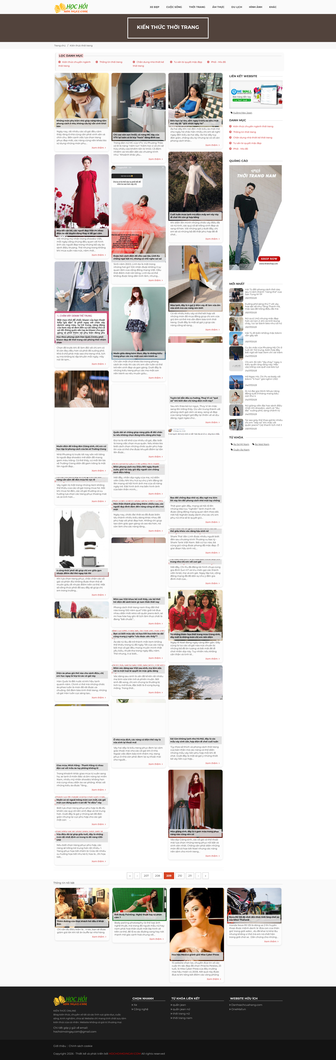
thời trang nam (182, 1018)
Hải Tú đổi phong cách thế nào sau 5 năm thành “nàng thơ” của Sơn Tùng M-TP (263, 292)
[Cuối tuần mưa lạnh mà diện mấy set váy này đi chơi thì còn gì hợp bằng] (195, 185)
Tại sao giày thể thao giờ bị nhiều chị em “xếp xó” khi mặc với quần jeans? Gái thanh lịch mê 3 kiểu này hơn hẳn (264, 424)
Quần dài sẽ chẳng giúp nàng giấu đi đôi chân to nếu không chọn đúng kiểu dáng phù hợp (137, 433)
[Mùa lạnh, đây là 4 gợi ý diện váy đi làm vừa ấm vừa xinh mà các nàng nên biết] (195, 277)
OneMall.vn (238, 1009)
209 (169, 875)
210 (180, 875)
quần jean (179, 1004)
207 (146, 875)
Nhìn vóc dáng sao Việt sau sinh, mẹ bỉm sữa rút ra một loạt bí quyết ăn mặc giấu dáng (137, 669)
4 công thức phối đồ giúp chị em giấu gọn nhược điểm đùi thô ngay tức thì (79, 572)
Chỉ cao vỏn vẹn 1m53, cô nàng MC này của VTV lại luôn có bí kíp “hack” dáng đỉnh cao (136, 136)
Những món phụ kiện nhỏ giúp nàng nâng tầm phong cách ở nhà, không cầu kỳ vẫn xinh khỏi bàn (82, 123)
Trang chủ (60, 45)
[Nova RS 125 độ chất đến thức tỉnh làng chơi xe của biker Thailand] (253, 904)
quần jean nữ (181, 1009)
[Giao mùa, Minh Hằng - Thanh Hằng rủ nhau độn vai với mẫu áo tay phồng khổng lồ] (81, 736)
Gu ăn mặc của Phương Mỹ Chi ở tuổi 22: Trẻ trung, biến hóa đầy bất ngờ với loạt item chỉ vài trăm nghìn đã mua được (264, 351)
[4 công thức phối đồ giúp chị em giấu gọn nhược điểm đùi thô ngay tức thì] (81, 541)
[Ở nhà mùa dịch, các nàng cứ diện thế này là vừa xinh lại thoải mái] (138, 721)
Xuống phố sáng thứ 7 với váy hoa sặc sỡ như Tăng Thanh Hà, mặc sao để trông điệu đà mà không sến (262, 307)
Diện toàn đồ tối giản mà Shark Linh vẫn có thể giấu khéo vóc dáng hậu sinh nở (193, 529)
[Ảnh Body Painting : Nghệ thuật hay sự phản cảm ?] (139, 903)
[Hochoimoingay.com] (71, 6)
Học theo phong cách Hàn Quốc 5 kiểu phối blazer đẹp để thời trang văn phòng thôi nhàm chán (81, 340)
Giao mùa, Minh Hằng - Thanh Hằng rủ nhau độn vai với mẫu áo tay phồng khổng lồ (80, 766)
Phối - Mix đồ (218, 62)
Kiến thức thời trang (81, 45)
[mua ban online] (256, 94)
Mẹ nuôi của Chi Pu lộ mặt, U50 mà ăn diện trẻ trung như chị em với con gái (195, 560)
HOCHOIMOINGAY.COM (125, 1053)
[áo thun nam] (255, 217)
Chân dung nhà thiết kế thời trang (252, 137)
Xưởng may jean (242, 112)
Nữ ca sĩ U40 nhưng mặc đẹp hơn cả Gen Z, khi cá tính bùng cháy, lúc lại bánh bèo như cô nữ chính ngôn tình (263, 322)
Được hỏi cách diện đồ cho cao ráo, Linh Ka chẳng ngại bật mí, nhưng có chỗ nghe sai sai (137, 257)
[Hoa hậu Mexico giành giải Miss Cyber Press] (196, 923)
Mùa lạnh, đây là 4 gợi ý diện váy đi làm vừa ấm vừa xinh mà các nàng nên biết (195, 306)
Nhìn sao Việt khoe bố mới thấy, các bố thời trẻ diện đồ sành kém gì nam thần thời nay (136, 600)
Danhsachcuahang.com (246, 1004)
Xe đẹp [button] (154, 7)
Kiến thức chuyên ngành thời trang (253, 126)
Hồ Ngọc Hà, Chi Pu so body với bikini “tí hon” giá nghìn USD (263, 377)
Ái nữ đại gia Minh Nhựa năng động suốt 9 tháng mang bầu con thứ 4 (262, 393)
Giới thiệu (59, 1046)
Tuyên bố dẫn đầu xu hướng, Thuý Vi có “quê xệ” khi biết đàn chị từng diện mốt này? (194, 399)
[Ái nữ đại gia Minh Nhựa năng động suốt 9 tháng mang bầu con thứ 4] (236, 398)
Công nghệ (141, 1009)
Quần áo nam (241, 449)
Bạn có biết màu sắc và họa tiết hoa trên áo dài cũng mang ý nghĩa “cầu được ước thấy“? (138, 635)
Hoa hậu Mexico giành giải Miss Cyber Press (195, 954)
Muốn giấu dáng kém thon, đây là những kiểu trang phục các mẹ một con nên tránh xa (137, 354)
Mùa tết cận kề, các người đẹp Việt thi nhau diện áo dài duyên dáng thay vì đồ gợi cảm (80, 232)
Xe (135, 1004)
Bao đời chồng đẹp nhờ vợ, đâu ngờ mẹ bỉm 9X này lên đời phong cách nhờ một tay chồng (195, 499)
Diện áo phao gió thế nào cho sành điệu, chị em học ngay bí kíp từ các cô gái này (80, 674)
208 (157, 875)
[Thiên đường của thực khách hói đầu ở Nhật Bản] (81, 907)
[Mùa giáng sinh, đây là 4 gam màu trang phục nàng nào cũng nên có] (195, 802)
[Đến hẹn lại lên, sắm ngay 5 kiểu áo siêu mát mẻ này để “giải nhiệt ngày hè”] (195, 98)
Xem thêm (98, 147)
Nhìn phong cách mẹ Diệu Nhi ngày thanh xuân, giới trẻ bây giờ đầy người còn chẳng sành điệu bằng (136, 469)
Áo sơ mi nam (241, 444)
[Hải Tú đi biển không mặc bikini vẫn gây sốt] (236, 340)
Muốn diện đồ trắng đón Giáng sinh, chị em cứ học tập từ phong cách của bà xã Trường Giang (81, 447)
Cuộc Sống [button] (174, 7)
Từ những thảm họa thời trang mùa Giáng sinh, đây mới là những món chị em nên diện (195, 635)
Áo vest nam (262, 444)
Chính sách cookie (80, 1046)
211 (190, 875)
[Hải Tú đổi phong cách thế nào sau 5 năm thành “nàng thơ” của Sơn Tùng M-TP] (236, 296)
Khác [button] (272, 7)
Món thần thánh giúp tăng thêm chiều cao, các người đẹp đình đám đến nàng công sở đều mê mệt (138, 506)
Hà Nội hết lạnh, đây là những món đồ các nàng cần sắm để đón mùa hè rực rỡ (79, 478)
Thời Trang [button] (197, 7)
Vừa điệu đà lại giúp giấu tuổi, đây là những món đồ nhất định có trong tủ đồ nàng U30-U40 (80, 837)
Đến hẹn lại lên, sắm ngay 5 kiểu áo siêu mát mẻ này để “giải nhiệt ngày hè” (194, 122)
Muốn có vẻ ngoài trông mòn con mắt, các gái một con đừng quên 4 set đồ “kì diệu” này (81, 801)
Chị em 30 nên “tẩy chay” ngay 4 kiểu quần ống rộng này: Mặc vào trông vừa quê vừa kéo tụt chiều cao (263, 366)
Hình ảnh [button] (255, 7)
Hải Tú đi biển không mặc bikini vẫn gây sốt (263, 334)
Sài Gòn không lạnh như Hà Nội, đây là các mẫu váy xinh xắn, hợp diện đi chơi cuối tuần (194, 740)
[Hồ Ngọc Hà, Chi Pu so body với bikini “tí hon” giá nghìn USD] (236, 383)
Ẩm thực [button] (218, 7)
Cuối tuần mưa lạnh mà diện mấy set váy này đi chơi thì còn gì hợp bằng (194, 216)
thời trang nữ (181, 1013)
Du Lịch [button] (236, 7)
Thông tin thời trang (110, 62)
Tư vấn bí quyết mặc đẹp (187, 62)
